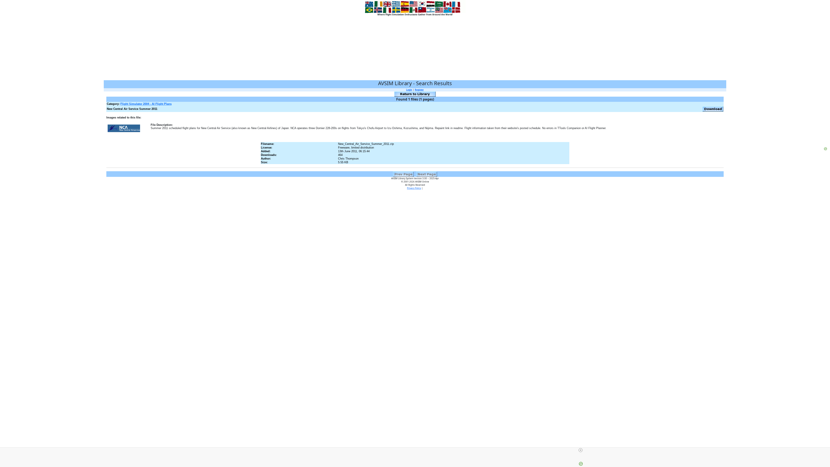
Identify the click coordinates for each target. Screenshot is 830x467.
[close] (417, 450)
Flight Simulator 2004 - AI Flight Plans (146, 104)
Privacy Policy (414, 188)
